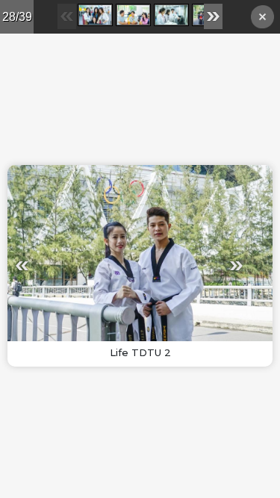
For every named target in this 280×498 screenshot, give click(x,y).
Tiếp (190, 266)
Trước (68, 266)
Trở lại (262, 19)
